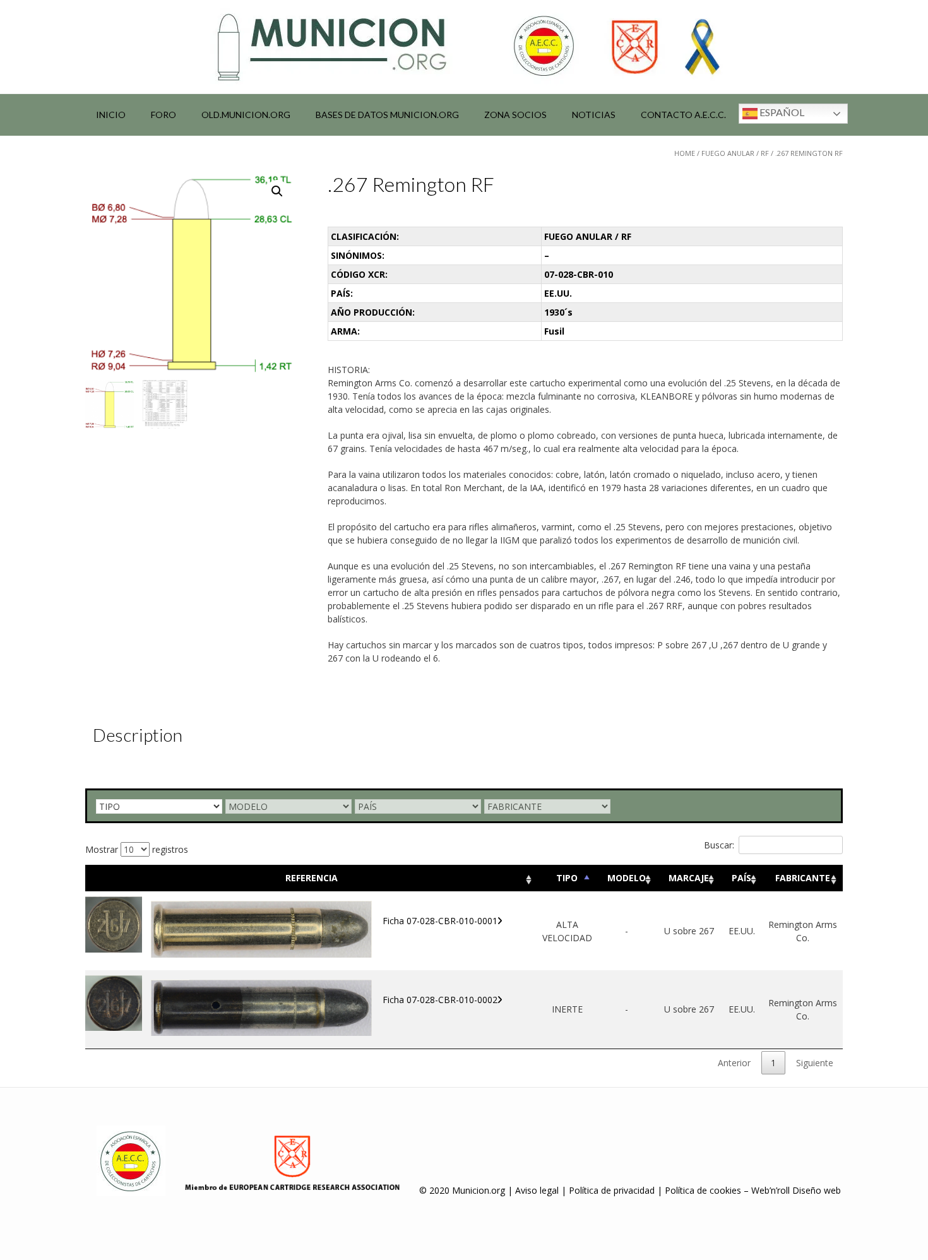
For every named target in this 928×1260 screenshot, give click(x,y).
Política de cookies (703, 1190)
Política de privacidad (612, 1190)
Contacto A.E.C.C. (683, 114)
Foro (163, 114)
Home (684, 153)
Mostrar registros (136, 849)
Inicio (111, 114)
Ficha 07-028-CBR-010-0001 (440, 921)
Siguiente (814, 1063)
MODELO (626, 878)
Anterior (734, 1063)
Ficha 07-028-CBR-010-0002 (440, 1000)
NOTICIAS (594, 114)
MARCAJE (689, 878)
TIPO (567, 878)
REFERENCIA (311, 878)
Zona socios (515, 114)
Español (781, 112)
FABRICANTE (802, 878)
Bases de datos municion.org (387, 114)
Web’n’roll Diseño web (796, 1190)
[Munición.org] (464, 46)
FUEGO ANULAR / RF (735, 153)
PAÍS (741, 878)
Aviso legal (537, 1190)
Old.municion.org (245, 114)
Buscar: (719, 845)
